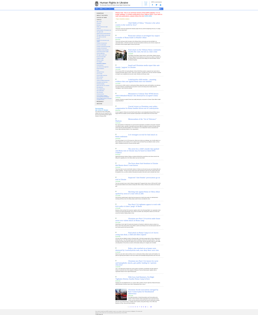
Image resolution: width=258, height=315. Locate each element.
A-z (110, 8)
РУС (106, 8)
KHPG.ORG (148, 16)
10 (145, 306)
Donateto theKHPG (145, 3)
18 (151, 306)
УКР (97, 8)
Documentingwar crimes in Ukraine (101, 109)
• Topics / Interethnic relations (122, 19)
